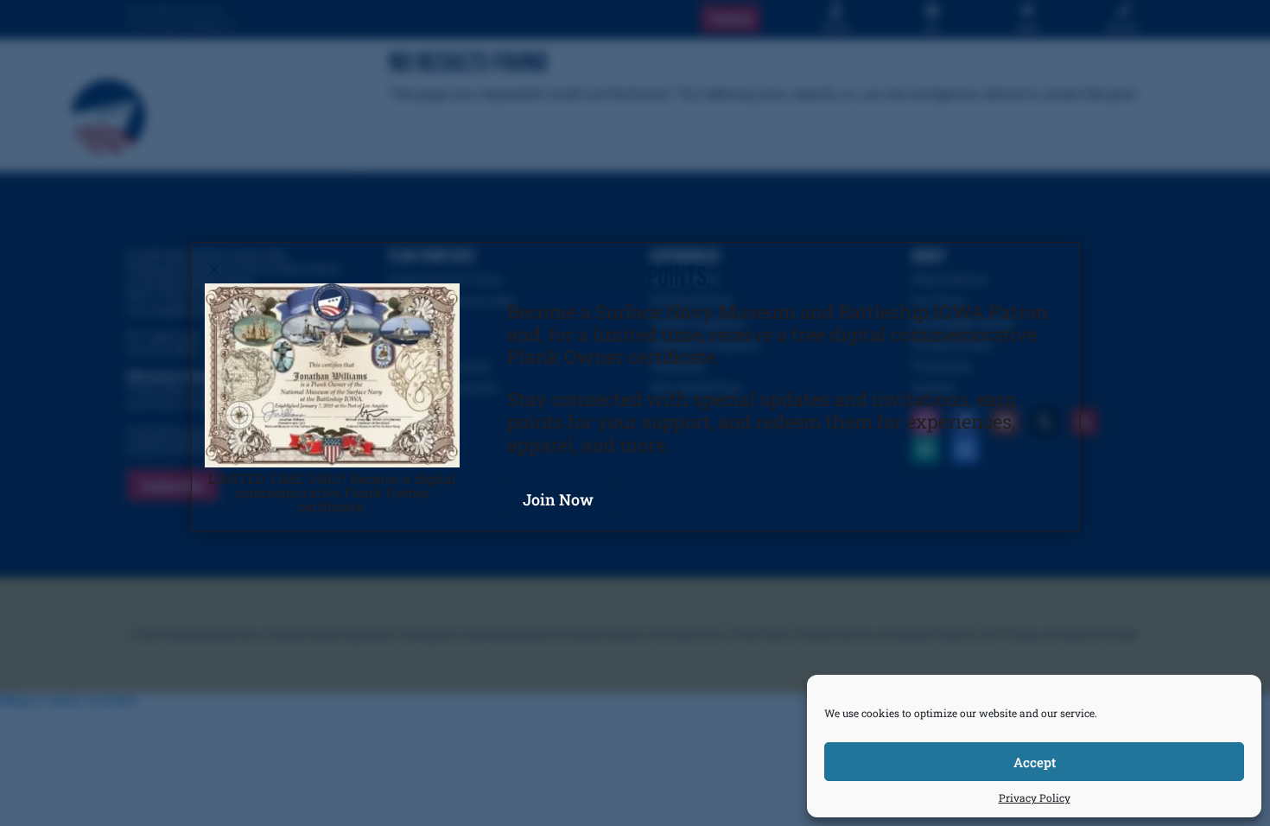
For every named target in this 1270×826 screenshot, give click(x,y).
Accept (1034, 762)
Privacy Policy (1034, 797)
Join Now (558, 499)
